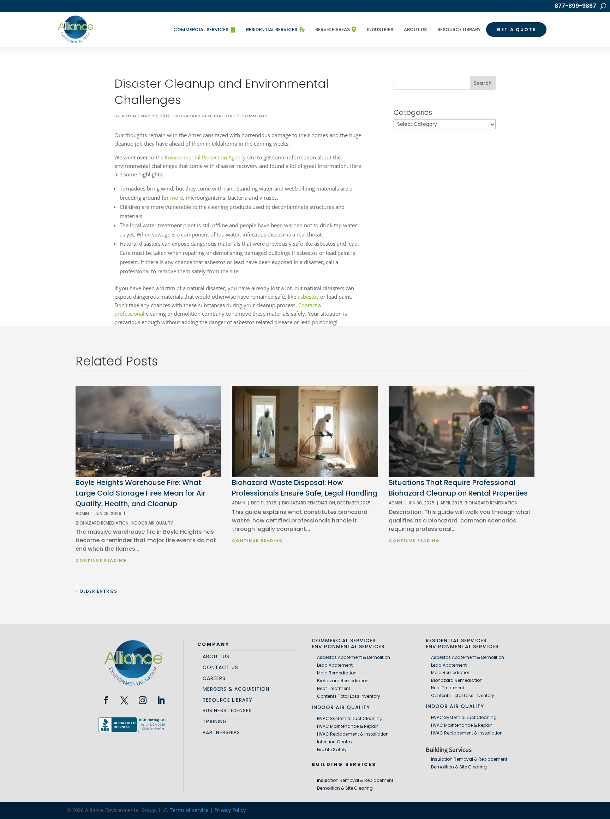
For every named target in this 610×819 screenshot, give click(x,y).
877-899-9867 (575, 7)
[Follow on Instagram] (142, 700)
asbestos (308, 296)
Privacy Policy (230, 810)
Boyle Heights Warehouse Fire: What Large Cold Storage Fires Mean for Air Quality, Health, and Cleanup (140, 493)
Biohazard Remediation (203, 116)
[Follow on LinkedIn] (161, 700)
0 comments (252, 116)
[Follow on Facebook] (106, 700)
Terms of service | (192, 810)
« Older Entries (96, 591)
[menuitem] (204, 30)
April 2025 (451, 503)
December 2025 (354, 503)
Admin (128, 116)
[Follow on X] (124, 700)
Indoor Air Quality (152, 523)
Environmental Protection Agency (205, 157)
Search (483, 83)
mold (176, 197)
